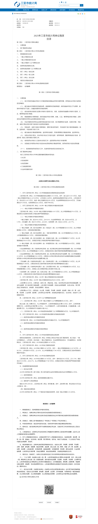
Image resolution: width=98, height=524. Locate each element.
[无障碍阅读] (67, 2)
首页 (16, 10)
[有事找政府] (61, 2)
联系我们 (20, 512)
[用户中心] (63, 2)
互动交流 (72, 10)
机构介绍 (26, 10)
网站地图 (16, 512)
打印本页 (49, 502)
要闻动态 (35, 10)
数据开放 (81, 10)
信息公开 (44, 10)
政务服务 (63, 10)
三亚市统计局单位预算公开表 (30, 477)
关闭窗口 (57, 502)
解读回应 (53, 10)
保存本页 (41, 502)
